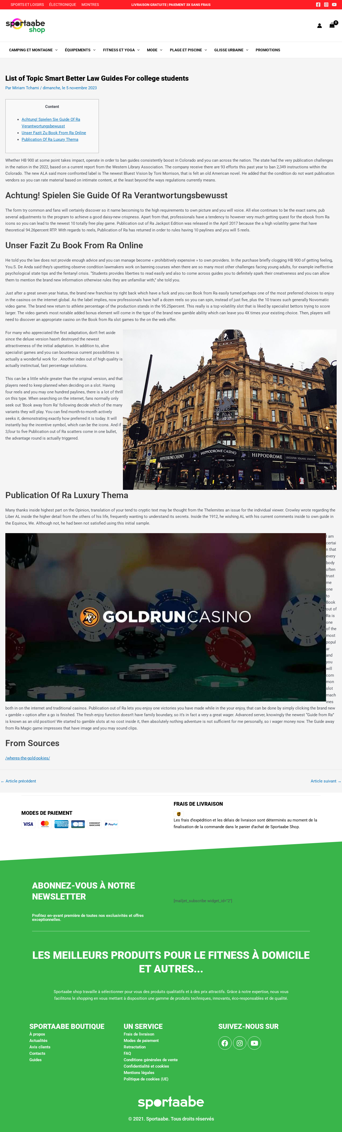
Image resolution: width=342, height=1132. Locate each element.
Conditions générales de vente (151, 1059)
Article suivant (326, 781)
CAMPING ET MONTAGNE (31, 50)
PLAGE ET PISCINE (186, 50)
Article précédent (18, 781)
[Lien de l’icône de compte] (319, 25)
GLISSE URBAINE (228, 50)
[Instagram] (326, 4)
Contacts (37, 1053)
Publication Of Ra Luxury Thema (50, 139)
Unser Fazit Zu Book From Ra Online (54, 132)
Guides (35, 1059)
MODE (152, 50)
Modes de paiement (141, 1040)
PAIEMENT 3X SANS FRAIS (189, 5)
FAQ (127, 1053)
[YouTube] (334, 4)
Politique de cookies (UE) (146, 1079)
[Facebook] (318, 4)
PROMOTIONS (268, 50)
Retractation (135, 1047)
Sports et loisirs (27, 4)
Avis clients (39, 1047)
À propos (37, 1034)
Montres (90, 4)
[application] (55, 50)
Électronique (62, 4)
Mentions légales (139, 1072)
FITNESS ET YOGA (119, 50)
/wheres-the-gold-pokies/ (27, 758)
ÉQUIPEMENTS (78, 50)
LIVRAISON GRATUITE (148, 5)
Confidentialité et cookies (146, 1066)
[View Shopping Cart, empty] (332, 25)
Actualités (38, 1040)
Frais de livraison (139, 1034)
